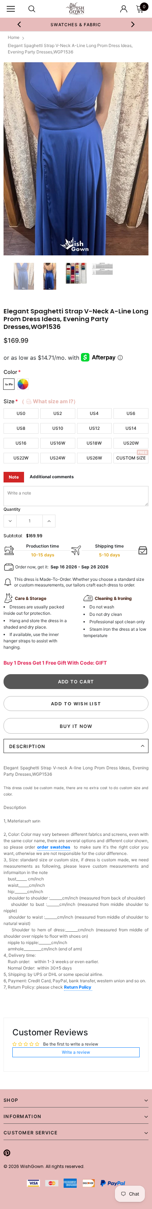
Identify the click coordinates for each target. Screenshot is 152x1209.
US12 (94, 428)
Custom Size (131, 458)
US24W (57, 458)
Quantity (12, 509)
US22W (21, 458)
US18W (94, 443)
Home (13, 37)
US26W (94, 458)
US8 (21, 428)
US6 (131, 413)
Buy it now (76, 726)
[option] (76, 159)
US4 (94, 413)
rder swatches (55, 847)
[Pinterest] (7, 1153)
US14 (130, 428)
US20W (131, 443)
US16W (57, 443)
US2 (57, 413)
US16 (21, 443)
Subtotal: (13, 536)
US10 (57, 428)
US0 (21, 413)
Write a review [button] (76, 1052)
